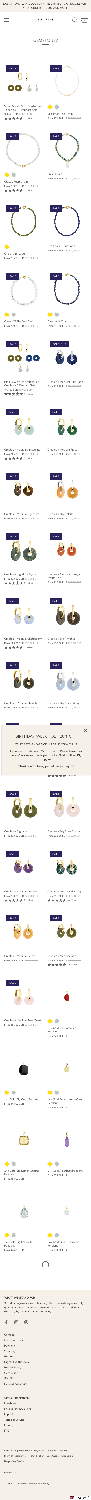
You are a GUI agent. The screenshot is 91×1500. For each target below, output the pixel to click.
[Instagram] (16, 1322)
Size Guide (10, 1378)
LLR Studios (19, 1483)
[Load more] (45, 1264)
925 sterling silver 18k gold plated (50, 107)
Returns (9, 1357)
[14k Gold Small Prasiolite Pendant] (66, 1211)
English (8, 1472)
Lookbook (10, 1403)
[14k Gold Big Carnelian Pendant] (66, 996)
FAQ (7, 1431)
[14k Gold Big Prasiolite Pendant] (23, 1211)
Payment (9, 1346)
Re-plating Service (16, 1384)
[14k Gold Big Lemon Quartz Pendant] (23, 1139)
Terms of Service (14, 1420)
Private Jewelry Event (17, 1409)
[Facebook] (6, 1322)
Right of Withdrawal (17, 1362)
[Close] (85, 730)
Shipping (9, 1351)
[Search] (74, 20)
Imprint (8, 1414)
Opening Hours (13, 1340)
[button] (80, 1498)
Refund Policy (12, 1367)
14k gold (50, 1021)
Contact (9, 1335)
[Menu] (6, 20)
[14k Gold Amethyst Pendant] (66, 1139)
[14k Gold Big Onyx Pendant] (23, 1068)
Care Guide (11, 1373)
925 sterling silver (56, 107)
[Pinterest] (26, 1322)
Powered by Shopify (38, 1483)
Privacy (8, 1425)
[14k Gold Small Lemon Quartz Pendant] (66, 1068)
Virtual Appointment (17, 1398)
